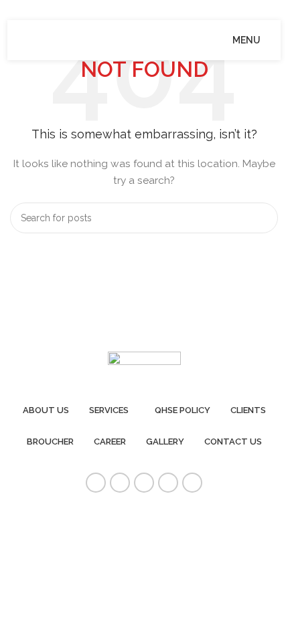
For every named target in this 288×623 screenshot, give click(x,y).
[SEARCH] (262, 218)
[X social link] (120, 483)
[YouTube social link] (144, 483)
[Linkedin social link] (168, 483)
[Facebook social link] (96, 483)
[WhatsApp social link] (192, 483)
